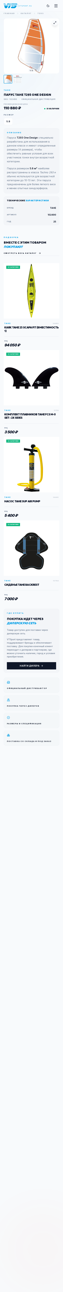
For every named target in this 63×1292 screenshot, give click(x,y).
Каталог (26, 13)
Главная (9, 13)
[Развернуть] (55, 23)
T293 (40, 13)
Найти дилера (29, 665)
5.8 (8, 121)
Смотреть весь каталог (20, 253)
